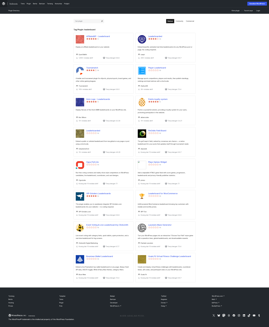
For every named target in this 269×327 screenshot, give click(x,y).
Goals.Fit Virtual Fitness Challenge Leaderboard (169, 256)
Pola (60, 306)
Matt (214, 299)
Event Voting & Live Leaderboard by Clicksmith (107, 225)
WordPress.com (218, 296)
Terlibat (163, 296)
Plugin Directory (14, 10)
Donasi (164, 303)
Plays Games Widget (157, 162)
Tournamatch (92, 68)
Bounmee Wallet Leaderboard (99, 256)
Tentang (11, 296)
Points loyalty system (157, 99)
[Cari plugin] (102, 21)
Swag (164, 306)
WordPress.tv (115, 306)
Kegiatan (164, 299)
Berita (10, 299)
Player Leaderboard (157, 68)
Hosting (11, 303)
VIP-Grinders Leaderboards (98, 193)
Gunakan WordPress (257, 4)
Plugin (61, 303)
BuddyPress (217, 306)
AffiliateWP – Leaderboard (98, 36)
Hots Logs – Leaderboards (98, 99)
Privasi (10, 306)
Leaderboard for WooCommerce (163, 193)
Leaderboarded (155, 36)
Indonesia (31, 316)
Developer (114, 303)
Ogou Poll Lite (92, 162)
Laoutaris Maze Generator (160, 225)
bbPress (215, 303)
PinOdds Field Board (157, 130)
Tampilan (62, 296)
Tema (61, 299)
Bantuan (113, 299)
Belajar (112, 296)
